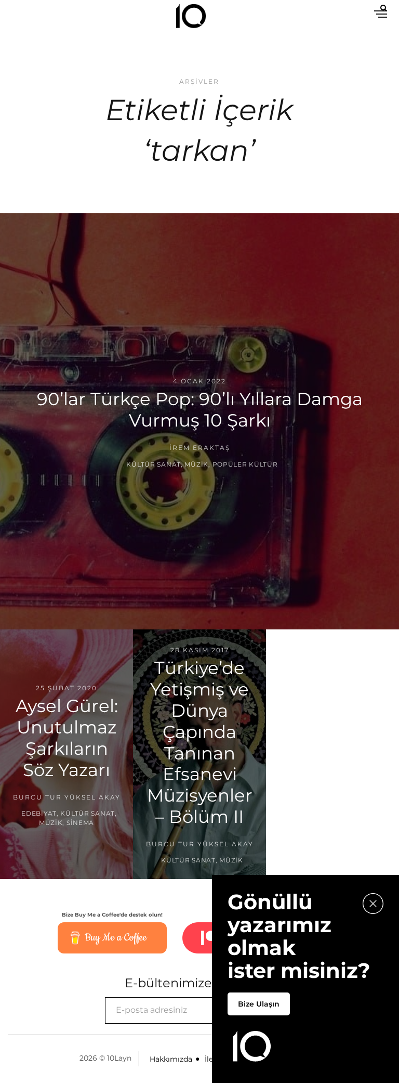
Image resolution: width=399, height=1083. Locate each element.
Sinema (80, 823)
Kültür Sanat (153, 464)
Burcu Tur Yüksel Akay (67, 797)
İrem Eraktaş (199, 448)
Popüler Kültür (245, 464)
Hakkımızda (171, 1059)
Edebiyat (39, 813)
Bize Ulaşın (259, 1004)
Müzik (196, 464)
